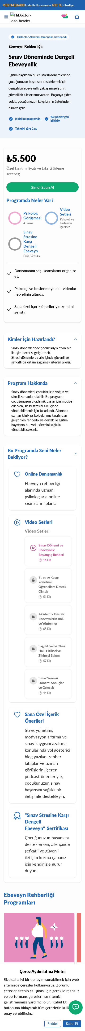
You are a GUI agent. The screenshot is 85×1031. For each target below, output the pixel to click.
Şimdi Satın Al (42, 187)
